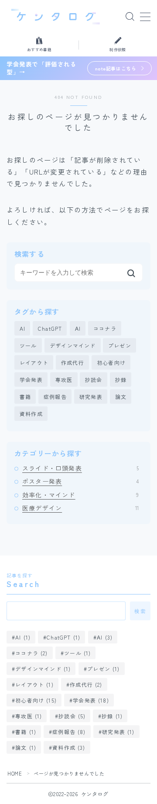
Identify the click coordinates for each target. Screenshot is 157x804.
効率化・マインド (80, 494)
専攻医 (64, 379)
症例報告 (55, 396)
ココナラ (104, 328)
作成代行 (72, 362)
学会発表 (31, 379)
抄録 (120, 379)
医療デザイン (80, 507)
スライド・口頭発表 (80, 468)
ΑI (78, 328)
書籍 (25, 396)
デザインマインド (73, 345)
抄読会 (93, 379)
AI (22, 328)
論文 (120, 396)
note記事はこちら (116, 68)
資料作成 (31, 413)
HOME (14, 773)
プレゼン (119, 345)
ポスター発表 (80, 481)
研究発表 (90, 396)
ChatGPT (50, 328)
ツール (28, 345)
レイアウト (34, 362)
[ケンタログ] (56, 16)
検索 (140, 611)
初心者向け (111, 362)
